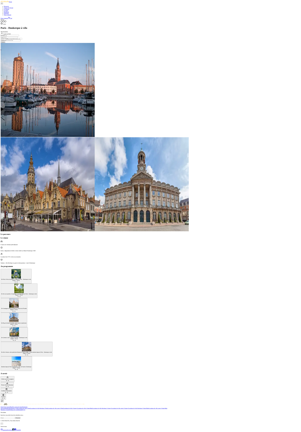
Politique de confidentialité (16, 409)
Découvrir (6, 6)
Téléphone (3, 40)
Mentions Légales (5, 409)
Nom (2, 37)
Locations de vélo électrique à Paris (39, 408)
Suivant (3, 42)
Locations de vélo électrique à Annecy (101, 408)
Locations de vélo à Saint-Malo (84, 408)
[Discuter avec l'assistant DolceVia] (2, 401)
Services (3, 408)
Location (6, 10)
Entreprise (6, 13)
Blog (11, 407)
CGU (24, 409)
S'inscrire (18, 418)
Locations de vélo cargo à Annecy (119, 408)
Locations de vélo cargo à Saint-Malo (158, 408)
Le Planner (6, 9)
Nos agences (15, 407)
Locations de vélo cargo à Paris (55, 408)
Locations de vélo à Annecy (70, 408)
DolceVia (3, 407)
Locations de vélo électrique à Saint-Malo (138, 408)
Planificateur (8, 408)
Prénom (2, 35)
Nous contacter (7, 15)
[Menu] (2, 3)
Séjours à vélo (14, 408)
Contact (20, 407)
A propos (7, 407)
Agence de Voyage (8, 7)
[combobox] (2, 424)
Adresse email (4, 38)
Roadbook (6, 12)
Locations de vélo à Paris (24, 408)
